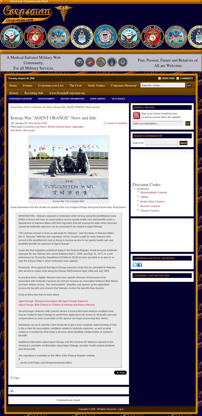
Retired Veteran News (59, 126)
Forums (27, 85)
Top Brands (143, 189)
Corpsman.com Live (51, 85)
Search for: (138, 143)
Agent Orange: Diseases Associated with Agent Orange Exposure (53, 301)
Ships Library (98, 99)
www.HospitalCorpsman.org (67, 93)
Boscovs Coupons (150, 206)
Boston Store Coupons (152, 201)
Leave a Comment (117, 123)
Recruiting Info (33, 93)
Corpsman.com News (20, 99)
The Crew (75, 85)
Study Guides (96, 85)
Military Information (72, 99)
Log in (121, 409)
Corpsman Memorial (124, 85)
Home (13, 85)
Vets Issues (118, 99)
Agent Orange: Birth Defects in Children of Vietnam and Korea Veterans (57, 304)
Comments (186, 78)
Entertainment (46, 99)
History (14, 93)
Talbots (144, 197)
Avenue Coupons (149, 210)
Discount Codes (147, 184)
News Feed (168, 78)
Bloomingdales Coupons (153, 192)
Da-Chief (42, 123)
